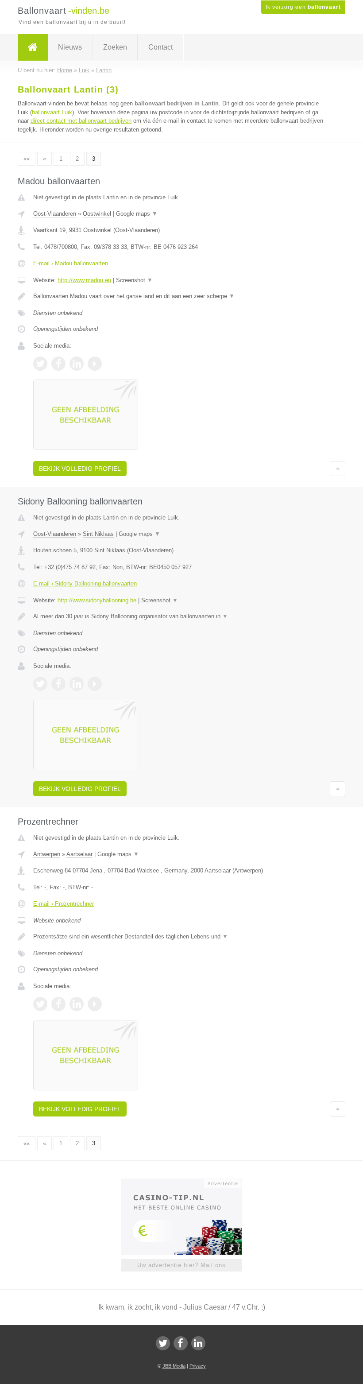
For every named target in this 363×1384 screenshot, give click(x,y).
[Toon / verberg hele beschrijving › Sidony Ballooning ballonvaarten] (181, 616)
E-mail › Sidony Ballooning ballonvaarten (85, 583)
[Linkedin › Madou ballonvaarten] (77, 364)
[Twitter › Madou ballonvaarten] (40, 364)
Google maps (137, 213)
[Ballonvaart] (33, 47)
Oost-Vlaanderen (54, 213)
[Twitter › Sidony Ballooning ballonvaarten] (40, 684)
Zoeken (115, 47)
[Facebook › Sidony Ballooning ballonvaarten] (58, 684)
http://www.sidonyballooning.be (97, 600)
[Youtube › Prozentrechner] (95, 1004)
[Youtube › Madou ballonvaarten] (95, 364)
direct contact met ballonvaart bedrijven (81, 120)
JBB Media (173, 1365)
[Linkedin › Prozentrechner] (77, 1004)
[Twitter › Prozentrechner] (40, 1004)
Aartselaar (79, 854)
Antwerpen (46, 854)
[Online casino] (187, 1182)
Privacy (197, 1365)
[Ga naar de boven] (337, 468)
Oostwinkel (97, 213)
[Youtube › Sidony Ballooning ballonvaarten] (95, 684)
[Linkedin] (198, 1343)
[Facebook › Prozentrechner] (58, 1004)
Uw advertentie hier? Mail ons (181, 1265)
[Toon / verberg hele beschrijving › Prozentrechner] (181, 936)
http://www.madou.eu (84, 280)
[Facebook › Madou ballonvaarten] (58, 364)
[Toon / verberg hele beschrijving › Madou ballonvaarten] (181, 296)
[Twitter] (163, 1343)
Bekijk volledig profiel (80, 468)
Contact (160, 47)
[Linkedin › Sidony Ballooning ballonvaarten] (77, 684)
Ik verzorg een (303, 7)
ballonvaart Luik (52, 112)
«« (26, 158)
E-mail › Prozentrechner (63, 903)
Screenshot (134, 280)
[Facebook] (181, 1343)
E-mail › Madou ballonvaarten (70, 263)
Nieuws (70, 47)
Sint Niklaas (98, 534)
